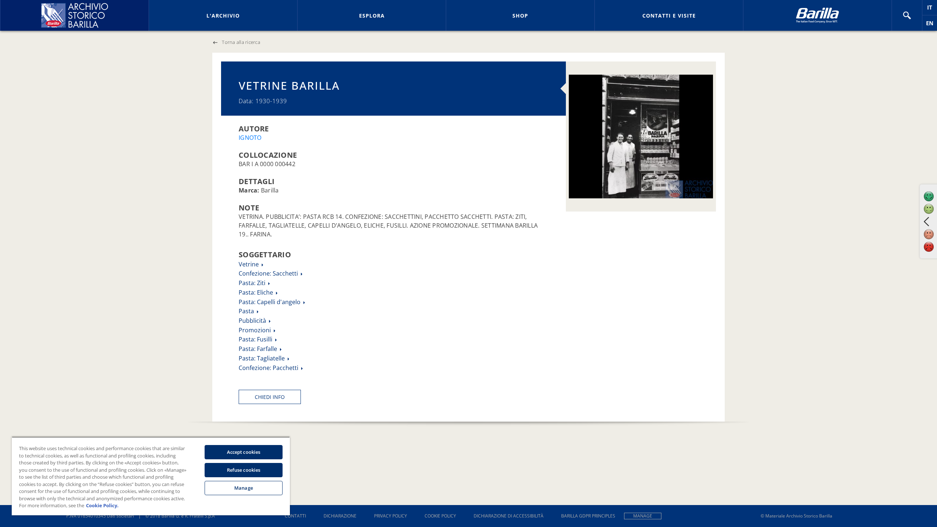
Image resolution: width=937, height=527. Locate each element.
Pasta (247, 311)
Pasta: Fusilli (256, 339)
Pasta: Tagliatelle (262, 358)
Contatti (295, 516)
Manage (642, 516)
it (932, 9)
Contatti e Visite (669, 15)
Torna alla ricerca (241, 42)
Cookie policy (440, 516)
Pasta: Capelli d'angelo (270, 302)
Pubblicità (253, 321)
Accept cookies (244, 452)
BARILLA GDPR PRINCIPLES (588, 516)
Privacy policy (390, 516)
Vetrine (249, 264)
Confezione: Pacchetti (269, 368)
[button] (907, 15)
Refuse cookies (244, 470)
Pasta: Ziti (253, 283)
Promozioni (255, 330)
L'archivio (223, 15)
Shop (520, 15)
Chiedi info (270, 396)
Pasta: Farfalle (259, 349)
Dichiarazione (340, 516)
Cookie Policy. (102, 505)
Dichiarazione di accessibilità (509, 516)
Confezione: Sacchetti (269, 273)
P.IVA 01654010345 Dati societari (100, 516)
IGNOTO (250, 138)
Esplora (372, 15)
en (931, 25)
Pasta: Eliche (257, 292)
